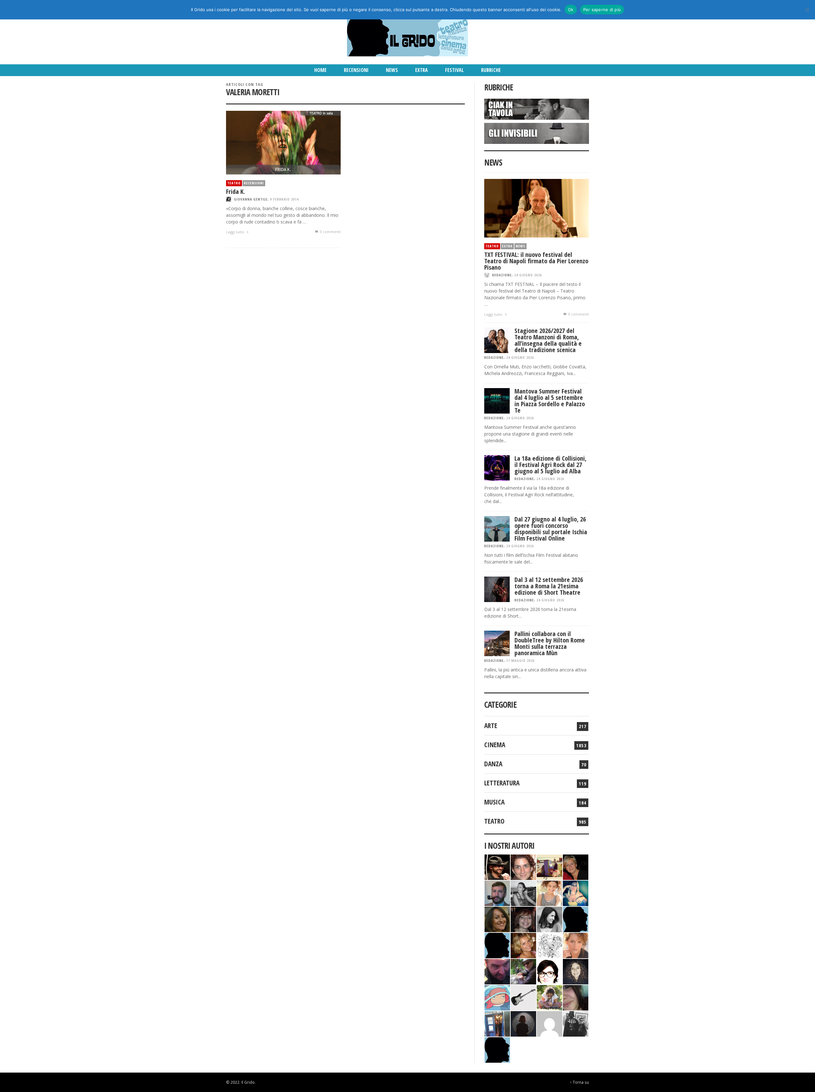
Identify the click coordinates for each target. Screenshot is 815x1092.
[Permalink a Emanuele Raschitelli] (575, 1023)
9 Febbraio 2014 (284, 199)
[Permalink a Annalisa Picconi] (575, 945)
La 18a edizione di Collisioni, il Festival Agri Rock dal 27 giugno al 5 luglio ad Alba (550, 464)
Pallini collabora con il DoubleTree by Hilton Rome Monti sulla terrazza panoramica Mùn (549, 643)
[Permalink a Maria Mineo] (497, 997)
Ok (571, 9)
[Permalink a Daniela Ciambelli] (575, 893)
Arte (490, 725)
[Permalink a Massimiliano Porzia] (497, 1049)
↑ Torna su (579, 1082)
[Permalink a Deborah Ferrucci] (497, 919)
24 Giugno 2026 (528, 275)
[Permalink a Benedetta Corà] (549, 893)
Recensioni (254, 183)
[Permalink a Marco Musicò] (497, 945)
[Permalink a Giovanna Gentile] (549, 919)
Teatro (234, 183)
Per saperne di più (602, 9)
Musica (494, 802)
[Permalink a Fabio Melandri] (497, 866)
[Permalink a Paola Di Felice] (523, 945)
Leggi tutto (235, 232)
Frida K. (235, 191)
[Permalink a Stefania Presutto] (549, 997)
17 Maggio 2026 (520, 660)
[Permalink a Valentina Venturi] (523, 866)
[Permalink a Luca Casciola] (497, 1023)
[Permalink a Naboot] (523, 997)
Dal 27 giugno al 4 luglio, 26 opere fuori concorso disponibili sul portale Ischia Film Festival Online (550, 528)
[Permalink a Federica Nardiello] (523, 1023)
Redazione (502, 275)
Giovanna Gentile (250, 199)
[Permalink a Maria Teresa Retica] (575, 866)
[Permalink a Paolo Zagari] (523, 971)
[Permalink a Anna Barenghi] (549, 971)
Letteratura (502, 782)
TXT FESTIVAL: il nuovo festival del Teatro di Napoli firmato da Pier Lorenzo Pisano (536, 261)
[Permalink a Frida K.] (283, 142)
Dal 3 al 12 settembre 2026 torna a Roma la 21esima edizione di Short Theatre (548, 586)
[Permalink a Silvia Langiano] (575, 971)
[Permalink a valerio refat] (549, 1023)
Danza (493, 763)
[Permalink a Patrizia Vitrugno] (523, 919)
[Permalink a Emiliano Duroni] (549, 866)
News (520, 246)
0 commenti (330, 231)
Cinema (494, 744)
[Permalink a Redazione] (549, 945)
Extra (507, 246)
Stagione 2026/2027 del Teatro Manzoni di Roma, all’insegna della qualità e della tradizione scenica (548, 340)
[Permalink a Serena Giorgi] (523, 893)
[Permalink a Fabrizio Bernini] (575, 919)
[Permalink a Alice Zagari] (575, 997)
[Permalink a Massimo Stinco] (497, 893)
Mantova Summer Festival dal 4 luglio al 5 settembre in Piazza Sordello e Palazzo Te (549, 401)
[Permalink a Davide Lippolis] (497, 971)
